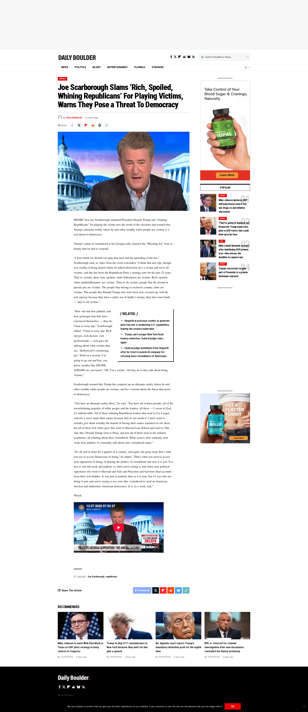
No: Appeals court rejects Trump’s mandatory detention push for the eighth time (178, 647)
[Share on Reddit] (93, 125)
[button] (106, 125)
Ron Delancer (75, 117)
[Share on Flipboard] (86, 125)
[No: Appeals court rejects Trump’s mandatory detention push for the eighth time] (178, 625)
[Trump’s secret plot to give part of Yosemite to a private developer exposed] (208, 271)
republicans (111, 576)
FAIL (222, 241)
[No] (304, 706)
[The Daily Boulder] (77, 57)
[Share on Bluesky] (178, 590)
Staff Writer (67, 657)
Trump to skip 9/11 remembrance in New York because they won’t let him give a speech (127, 647)
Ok (232, 706)
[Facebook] (171, 56)
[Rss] (193, 56)
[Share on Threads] (99, 125)
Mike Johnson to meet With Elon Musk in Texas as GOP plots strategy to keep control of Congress (80, 647)
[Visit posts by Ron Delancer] (60, 117)
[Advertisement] (154, 24)
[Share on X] (79, 125)
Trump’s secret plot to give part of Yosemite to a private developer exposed (233, 272)
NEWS (62, 78)
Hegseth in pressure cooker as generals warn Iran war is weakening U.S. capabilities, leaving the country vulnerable (145, 324)
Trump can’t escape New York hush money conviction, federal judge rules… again (142, 338)
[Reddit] (184, 56)
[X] (175, 56)
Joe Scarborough (95, 576)
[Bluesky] (188, 56)
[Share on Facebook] (72, 125)
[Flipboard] (179, 56)
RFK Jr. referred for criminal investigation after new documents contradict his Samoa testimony (224, 647)
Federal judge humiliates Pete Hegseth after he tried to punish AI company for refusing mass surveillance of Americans (144, 351)
